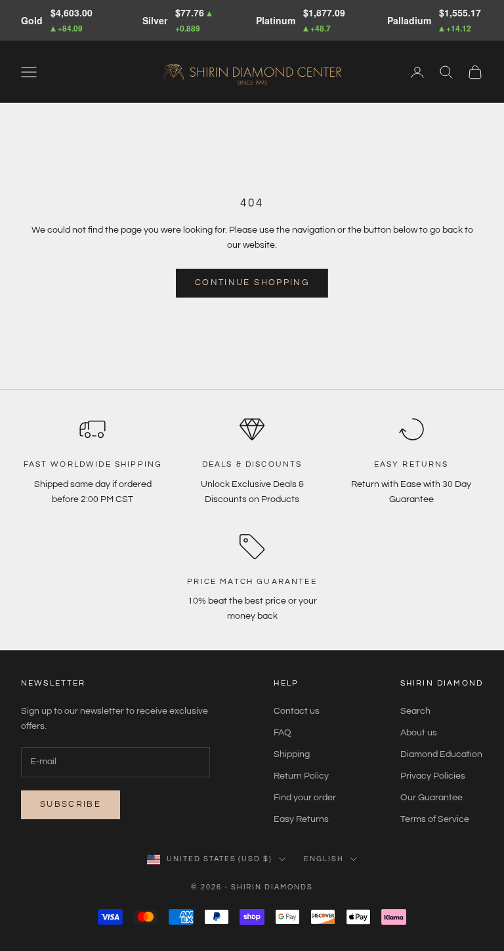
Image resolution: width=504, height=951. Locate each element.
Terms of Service (434, 819)
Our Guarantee (431, 797)
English (324, 859)
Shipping (292, 754)
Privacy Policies (432, 776)
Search (415, 711)
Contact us (297, 711)
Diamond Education (441, 754)
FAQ (282, 732)
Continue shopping (252, 282)
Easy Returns (301, 819)
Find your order (305, 797)
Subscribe (70, 804)
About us (418, 732)
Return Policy (301, 776)
